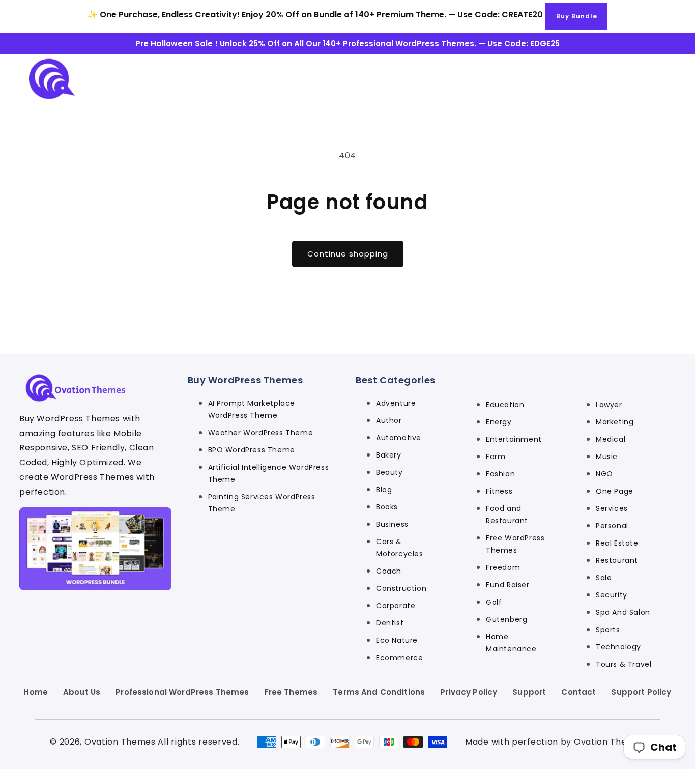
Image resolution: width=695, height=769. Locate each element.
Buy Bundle (576, 16)
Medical (610, 439)
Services (612, 508)
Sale (604, 578)
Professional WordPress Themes (182, 692)
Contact (578, 692)
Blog (384, 490)
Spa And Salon (623, 612)
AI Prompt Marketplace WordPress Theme (252, 409)
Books (387, 507)
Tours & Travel (623, 664)
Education (505, 405)
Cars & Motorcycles (399, 547)
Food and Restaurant (507, 514)
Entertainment (514, 439)
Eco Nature (397, 640)
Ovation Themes (120, 742)
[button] (660, 78)
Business (392, 524)
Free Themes (291, 692)
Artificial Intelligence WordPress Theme (268, 473)
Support (529, 692)
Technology (618, 647)
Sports (608, 629)
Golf (494, 602)
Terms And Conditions (379, 692)
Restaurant (617, 560)
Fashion (500, 474)
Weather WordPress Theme (260, 433)
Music (607, 456)
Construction (401, 588)
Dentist (389, 623)
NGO (604, 474)
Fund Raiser (508, 585)
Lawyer (609, 405)
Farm (495, 456)
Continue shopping (347, 253)
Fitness (499, 491)
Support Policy (641, 692)
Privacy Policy (468, 692)
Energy (499, 422)
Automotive (398, 438)
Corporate (395, 606)
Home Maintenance (511, 643)
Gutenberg (506, 619)
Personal (612, 526)
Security (611, 595)
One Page (614, 491)
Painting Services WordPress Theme (261, 503)
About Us (81, 692)
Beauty (389, 472)
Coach (388, 571)
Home (35, 692)
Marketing (614, 422)
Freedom (503, 567)
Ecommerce (399, 657)
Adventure (396, 403)
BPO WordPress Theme (251, 450)
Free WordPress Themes (515, 544)
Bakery (388, 455)
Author (389, 420)
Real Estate (617, 543)
